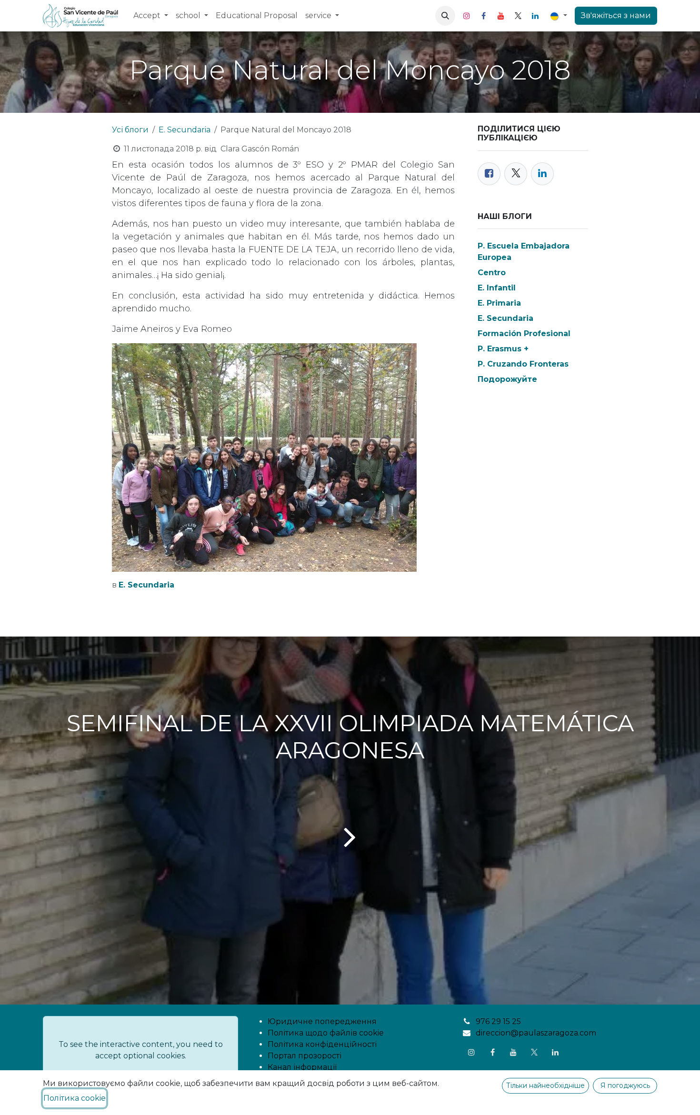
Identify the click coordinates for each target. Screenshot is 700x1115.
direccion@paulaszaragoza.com (536, 1032)
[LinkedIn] (535, 15)
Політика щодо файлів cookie (326, 1032)
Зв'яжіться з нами (616, 15)
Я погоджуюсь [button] (625, 1085)
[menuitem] (151, 15)
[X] (518, 15)
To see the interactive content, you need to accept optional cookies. (141, 1050)
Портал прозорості (304, 1055)
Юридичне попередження (322, 1021)
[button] (445, 16)
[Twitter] (515, 173)
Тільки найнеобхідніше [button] (545, 1085)
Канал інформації (302, 1067)
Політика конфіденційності (322, 1044)
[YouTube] (501, 15)
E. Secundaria (184, 129)
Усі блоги (130, 129)
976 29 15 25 (498, 1021)
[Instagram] (466, 15)
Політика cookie (74, 1098)
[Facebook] (483, 15)
